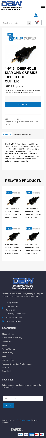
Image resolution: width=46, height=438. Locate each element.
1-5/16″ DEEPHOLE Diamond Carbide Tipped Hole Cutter (13, 211)
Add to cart (23, 104)
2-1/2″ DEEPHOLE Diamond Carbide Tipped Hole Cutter (13, 247)
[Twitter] (14, 429)
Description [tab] (7, 134)
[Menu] (34, 6)
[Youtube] (17, 429)
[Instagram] (21, 429)
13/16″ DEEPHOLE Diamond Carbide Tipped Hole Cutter (33, 247)
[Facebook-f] (11, 429)
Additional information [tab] (22, 134)
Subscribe (8, 405)
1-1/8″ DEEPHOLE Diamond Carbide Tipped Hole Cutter (33, 211)
